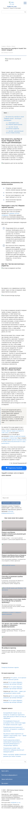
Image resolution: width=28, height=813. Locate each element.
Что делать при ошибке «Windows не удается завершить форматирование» (14, 625)
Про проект (4, 783)
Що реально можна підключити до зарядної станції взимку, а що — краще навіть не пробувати (14, 735)
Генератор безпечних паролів (10, 667)
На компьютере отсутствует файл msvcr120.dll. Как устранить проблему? (14, 600)
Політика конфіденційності (9, 775)
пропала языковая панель (18, 440)
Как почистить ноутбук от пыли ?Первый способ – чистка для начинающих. (14, 118)
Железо (9, 46)
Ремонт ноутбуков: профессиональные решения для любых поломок (14, 534)
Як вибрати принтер (9, 648)
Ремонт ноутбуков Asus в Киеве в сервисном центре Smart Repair (14, 556)
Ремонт (13, 46)
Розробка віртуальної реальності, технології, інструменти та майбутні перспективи (13, 729)
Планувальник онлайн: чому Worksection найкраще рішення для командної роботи (13, 749)
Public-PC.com (12, 6)
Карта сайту (5, 771)
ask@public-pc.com (15, 802)
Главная (3, 46)
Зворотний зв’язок (6, 779)
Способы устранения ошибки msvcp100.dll (12, 577)
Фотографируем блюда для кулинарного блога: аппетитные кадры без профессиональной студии (14, 722)
